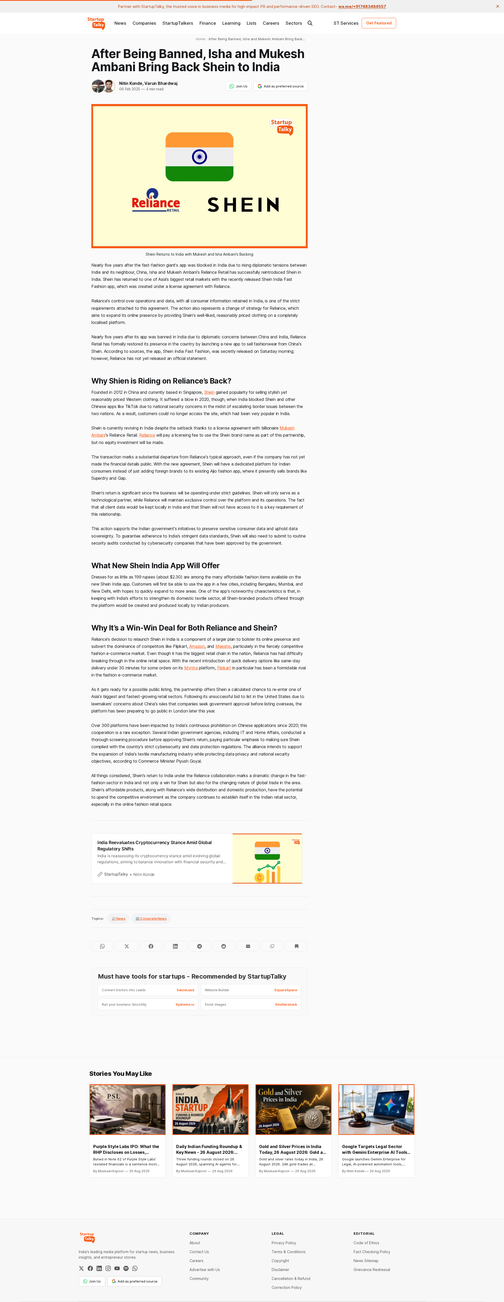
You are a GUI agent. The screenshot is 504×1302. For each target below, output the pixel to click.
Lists (251, 23)
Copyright (280, 1260)
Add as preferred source (284, 86)
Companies (144, 23)
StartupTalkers (177, 23)
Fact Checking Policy (372, 1251)
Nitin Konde (130, 83)
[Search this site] (310, 23)
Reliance (147, 435)
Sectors (294, 23)
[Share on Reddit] (224, 946)
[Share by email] (248, 946)
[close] (498, 6)
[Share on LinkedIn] (175, 946)
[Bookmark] (297, 946)
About (195, 1243)
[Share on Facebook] (151, 946)
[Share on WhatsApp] (102, 946)
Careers (271, 23)
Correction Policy (287, 1287)
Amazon (197, 646)
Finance (208, 23)
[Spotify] (126, 1268)
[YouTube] (117, 1268)
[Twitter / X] (81, 1268)
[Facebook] (90, 1268)
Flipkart (224, 667)
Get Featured (379, 22)
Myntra (191, 667)
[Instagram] (108, 1268)
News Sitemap (366, 1260)
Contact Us (199, 1251)
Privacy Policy (284, 1243)
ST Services (346, 23)
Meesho (223, 646)
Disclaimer (280, 1269)
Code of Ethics (366, 1243)
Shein (209, 392)
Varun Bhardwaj (160, 83)
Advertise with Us (205, 1269)
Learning (231, 23)
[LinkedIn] (99, 1268)
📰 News (118, 918)
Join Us (242, 86)
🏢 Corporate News (151, 918)
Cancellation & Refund (291, 1278)
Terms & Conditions (289, 1251)
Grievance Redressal (372, 1269)
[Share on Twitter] (127, 946)
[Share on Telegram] (199, 946)
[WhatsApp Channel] (135, 1268)
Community (199, 1278)
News (120, 23)
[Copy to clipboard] (272, 946)
